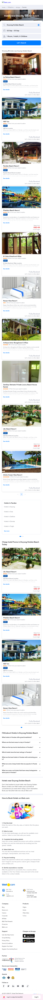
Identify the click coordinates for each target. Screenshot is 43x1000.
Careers (4, 913)
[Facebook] (3, 986)
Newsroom (5, 910)
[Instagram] (22, 986)
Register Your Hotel (7, 946)
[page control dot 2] (21, 536)
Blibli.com (5, 927)
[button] (21, 737)
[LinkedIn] (13, 986)
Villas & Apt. (26, 913)
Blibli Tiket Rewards (7, 921)
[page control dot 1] (20, 536)
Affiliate (4, 918)
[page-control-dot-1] (21, 727)
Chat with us (9, 891)
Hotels (24, 910)
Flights (24, 907)
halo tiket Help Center (8, 935)
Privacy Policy (5, 940)
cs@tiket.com (10, 896)
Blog (3, 907)
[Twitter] (8, 986)
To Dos (24, 916)
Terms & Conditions (7, 943)
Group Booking (6, 938)
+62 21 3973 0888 (31, 897)
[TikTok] (27, 986)
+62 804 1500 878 (32, 893)
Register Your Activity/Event (9, 949)
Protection (5, 924)
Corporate (5, 916)
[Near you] (38, 25)
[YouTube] (18, 986)
